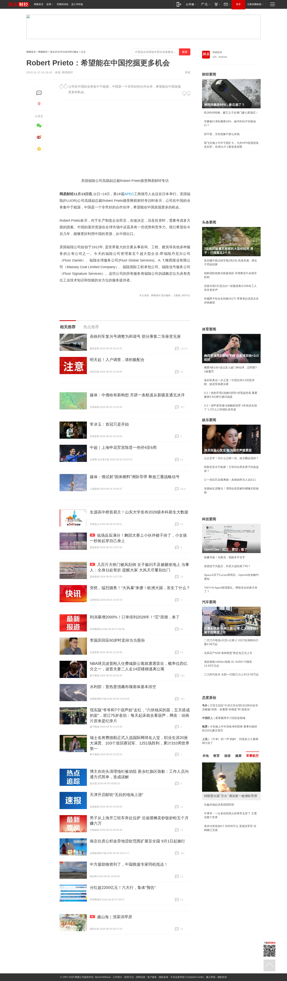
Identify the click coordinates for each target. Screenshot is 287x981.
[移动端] (179, 4)
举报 (187, 72)
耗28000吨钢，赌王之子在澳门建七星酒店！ (231, 112)
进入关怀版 (77, 4)
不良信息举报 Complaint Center (187, 977)
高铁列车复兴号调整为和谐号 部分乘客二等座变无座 (135, 336)
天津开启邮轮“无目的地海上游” (116, 794)
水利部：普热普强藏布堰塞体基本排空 (123, 687)
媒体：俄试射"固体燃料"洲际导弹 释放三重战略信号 (135, 477)
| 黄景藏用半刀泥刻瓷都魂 (223, 718)
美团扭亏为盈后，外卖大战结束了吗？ (227, 566)
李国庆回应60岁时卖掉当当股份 (117, 640)
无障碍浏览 (62, 4)
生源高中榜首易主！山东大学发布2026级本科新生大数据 (139, 512)
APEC (129, 194)
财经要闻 (209, 74)
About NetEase (103, 977)
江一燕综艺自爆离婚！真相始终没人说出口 (230, 479)
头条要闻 (209, 222)
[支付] (217, 4)
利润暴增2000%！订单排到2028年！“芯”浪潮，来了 (135, 617)
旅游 (227, 755)
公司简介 (117, 977)
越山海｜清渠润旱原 (114, 917)
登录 (238, 4)
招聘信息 (140, 977)
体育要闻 (209, 329)
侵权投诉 (222, 977)
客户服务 (152, 977)
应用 (48, 4)
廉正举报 (210, 977)
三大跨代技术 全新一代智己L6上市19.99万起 (231, 674)
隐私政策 (163, 977)
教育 (216, 755)
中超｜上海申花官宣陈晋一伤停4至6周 (123, 447)
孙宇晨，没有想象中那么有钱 (222, 134)
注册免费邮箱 (254, 4)
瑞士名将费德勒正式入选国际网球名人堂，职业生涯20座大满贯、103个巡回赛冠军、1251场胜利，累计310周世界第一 (139, 743)
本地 (205, 755)
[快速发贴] (39, 93)
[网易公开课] (191, 4)
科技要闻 (209, 519)
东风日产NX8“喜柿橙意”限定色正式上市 (228, 653)
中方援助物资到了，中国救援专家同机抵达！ (129, 864)
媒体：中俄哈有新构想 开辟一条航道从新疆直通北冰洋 (137, 395)
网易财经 (43, 52)
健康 (238, 755)
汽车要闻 (209, 602)
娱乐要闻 (209, 420)
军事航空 (252, 755)
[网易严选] (205, 4)
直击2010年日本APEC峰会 (64, 52)
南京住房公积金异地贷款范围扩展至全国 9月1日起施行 (137, 841)
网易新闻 (217, 52)
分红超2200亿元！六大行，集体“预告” (123, 887)
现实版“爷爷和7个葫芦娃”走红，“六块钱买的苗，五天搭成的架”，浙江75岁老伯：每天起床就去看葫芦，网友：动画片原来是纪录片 (140, 715)
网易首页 (38, 4)
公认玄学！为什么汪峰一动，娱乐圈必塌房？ (231, 458)
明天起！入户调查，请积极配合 (117, 360)
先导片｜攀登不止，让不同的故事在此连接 (230, 830)
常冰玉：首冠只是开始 (109, 424)
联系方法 (129, 977)
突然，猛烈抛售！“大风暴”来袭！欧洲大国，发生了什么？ (140, 588)
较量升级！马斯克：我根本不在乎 (224, 557)
